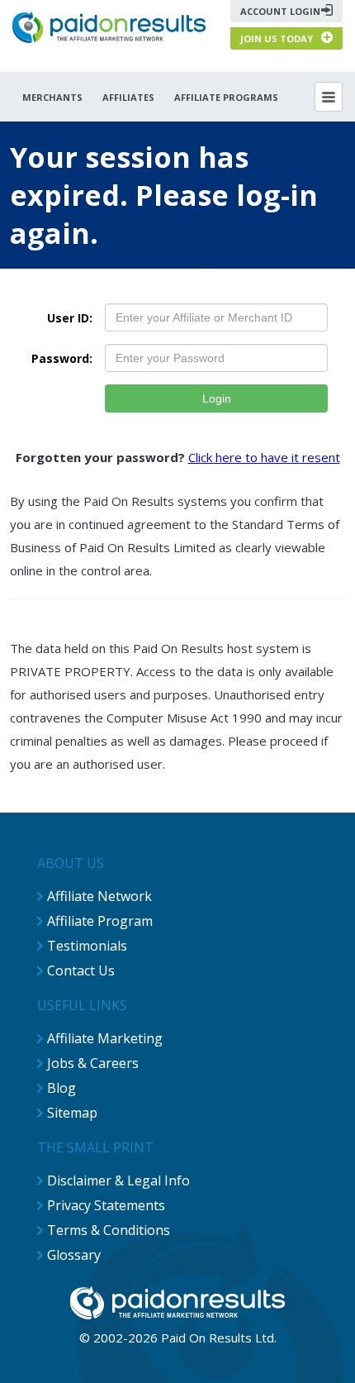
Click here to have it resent (264, 457)
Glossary (74, 1255)
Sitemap (72, 1113)
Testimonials (87, 946)
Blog (61, 1088)
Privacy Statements (106, 1205)
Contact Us (81, 970)
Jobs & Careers (93, 1063)
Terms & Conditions (108, 1230)
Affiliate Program (100, 921)
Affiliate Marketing (105, 1038)
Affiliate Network (99, 896)
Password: (61, 358)
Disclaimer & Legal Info (118, 1180)
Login (216, 398)
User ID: (69, 318)
